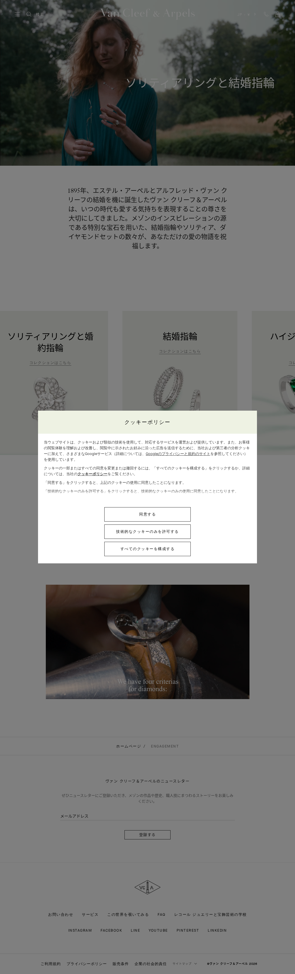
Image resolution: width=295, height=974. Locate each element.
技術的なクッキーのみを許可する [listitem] (147, 531)
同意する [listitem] (147, 514)
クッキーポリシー (92, 473)
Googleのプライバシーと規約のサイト (178, 453)
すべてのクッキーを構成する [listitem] (147, 548)
